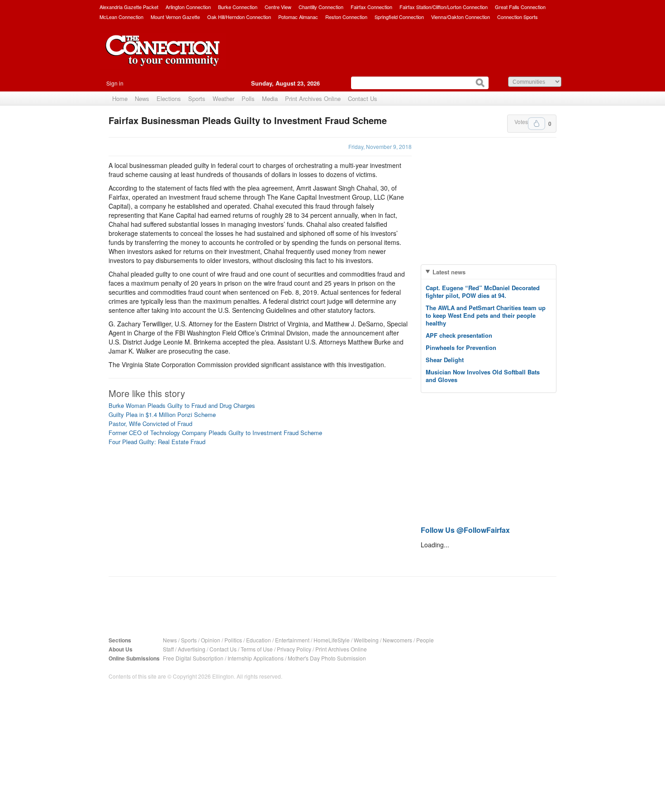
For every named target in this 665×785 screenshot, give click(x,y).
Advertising (191, 649)
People (425, 640)
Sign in (115, 83)
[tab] (488, 272)
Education (258, 640)
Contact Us (362, 98)
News (142, 98)
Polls (248, 98)
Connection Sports (517, 16)
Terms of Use (257, 649)
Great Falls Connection (520, 6)
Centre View (278, 6)
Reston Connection (346, 16)
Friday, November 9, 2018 (380, 146)
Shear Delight (445, 359)
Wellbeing (366, 640)
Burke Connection (237, 6)
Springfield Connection (399, 16)
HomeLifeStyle (332, 640)
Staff (168, 649)
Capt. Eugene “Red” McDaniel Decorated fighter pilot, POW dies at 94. (483, 291)
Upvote (536, 123)
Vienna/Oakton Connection (460, 16)
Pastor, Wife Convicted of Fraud (150, 423)
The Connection (163, 57)
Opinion (210, 640)
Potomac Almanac (298, 16)
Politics (233, 640)
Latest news (449, 272)
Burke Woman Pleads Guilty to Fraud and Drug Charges (182, 405)
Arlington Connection (188, 6)
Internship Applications (256, 658)
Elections (169, 98)
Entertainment (292, 640)
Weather (223, 98)
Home (120, 98)
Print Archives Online (313, 98)
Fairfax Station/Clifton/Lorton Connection (443, 6)
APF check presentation (459, 335)
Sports (196, 98)
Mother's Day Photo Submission (327, 658)
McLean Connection (121, 16)
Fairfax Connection (371, 6)
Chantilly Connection (321, 6)
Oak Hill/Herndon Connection (239, 16)
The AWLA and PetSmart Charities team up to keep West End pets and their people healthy (486, 315)
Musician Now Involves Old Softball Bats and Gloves (483, 376)
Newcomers (397, 640)
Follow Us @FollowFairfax (465, 530)
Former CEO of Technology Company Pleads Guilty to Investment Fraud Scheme (215, 432)
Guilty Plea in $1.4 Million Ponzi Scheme (162, 414)
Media (270, 98)
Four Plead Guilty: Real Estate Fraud (157, 441)
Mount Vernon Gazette (175, 16)
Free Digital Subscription (193, 658)
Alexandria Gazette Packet (129, 6)
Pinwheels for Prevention (461, 347)
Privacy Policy (294, 649)
